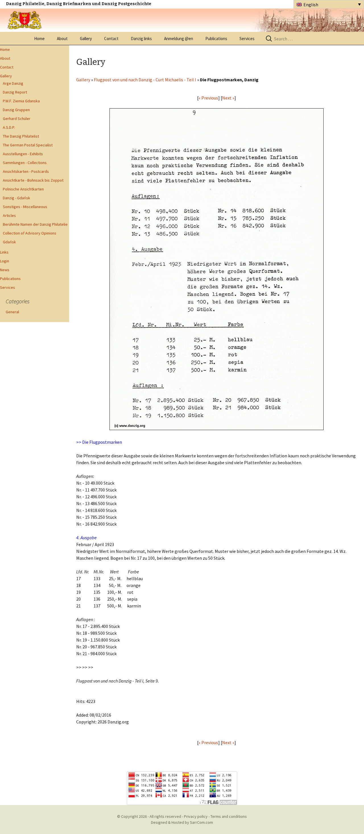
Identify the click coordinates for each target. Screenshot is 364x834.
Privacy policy (196, 816)
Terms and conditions (228, 816)
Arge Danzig (13, 83)
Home (39, 38)
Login (4, 261)
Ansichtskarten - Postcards (26, 171)
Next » (228, 98)
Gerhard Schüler (16, 118)
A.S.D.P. (9, 127)
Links (4, 252)
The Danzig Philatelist (21, 136)
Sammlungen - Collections (25, 162)
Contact (111, 38)
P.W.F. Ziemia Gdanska (21, 100)
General (12, 311)
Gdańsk (9, 241)
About (62, 38)
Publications (216, 38)
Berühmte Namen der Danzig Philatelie (35, 224)
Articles (9, 215)
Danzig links (141, 38)
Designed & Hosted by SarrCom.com (182, 822)
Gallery (86, 38)
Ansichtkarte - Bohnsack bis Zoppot (33, 180)
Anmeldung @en (178, 38)
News (4, 269)
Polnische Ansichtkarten (23, 189)
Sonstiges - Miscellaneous (25, 206)
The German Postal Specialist (28, 145)
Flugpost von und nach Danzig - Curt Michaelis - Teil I (145, 79)
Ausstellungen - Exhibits (23, 153)
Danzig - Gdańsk (16, 197)
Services (247, 38)
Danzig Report (15, 92)
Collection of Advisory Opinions (29, 233)
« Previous (208, 98)
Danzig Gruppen (16, 109)
